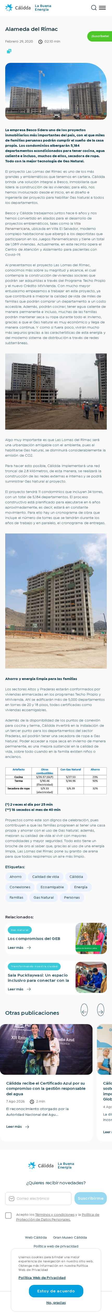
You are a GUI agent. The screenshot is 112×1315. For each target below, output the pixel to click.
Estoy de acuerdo (56, 1291)
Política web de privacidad (56, 1246)
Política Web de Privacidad (42, 1277)
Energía (81, 887)
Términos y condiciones (55, 1214)
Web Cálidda (36, 1237)
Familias (16, 897)
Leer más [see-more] (15, 947)
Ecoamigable (52, 887)
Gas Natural (44, 897)
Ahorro (16, 876)
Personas (72, 897)
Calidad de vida (45, 876)
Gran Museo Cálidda (70, 1237)
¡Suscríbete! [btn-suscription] (100, 36)
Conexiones (20, 887)
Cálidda (76, 876)
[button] (84, 1010)
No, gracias (56, 1302)
